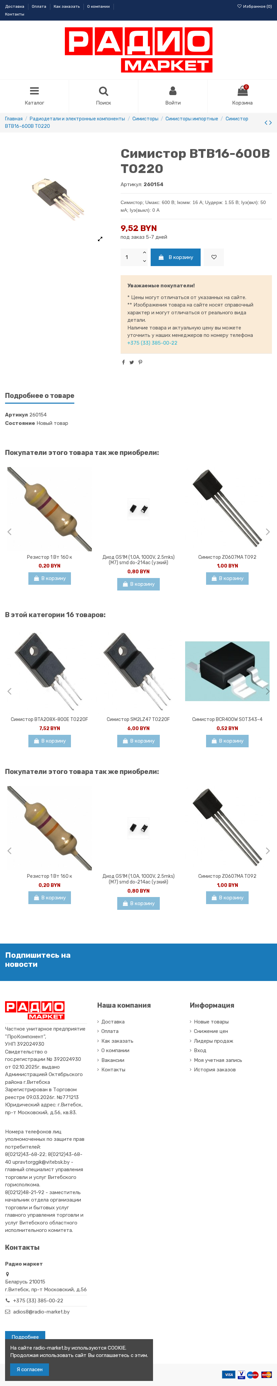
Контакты (14, 14)
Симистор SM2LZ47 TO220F (138, 719)
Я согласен (30, 1369)
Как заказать (67, 6)
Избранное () (257, 6)
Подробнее (25, 1337)
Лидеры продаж (213, 1041)
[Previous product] (267, 122)
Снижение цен (211, 1031)
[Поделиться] (123, 362)
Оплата (39, 6)
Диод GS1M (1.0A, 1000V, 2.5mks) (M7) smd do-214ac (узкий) (138, 560)
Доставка (15, 6)
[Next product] (270, 122)
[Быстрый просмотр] (87, 489)
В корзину (181, 257)
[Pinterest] (140, 362)
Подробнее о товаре (39, 396)
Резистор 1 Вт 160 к (49, 557)
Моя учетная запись (218, 1060)
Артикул (16, 415)
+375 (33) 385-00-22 (152, 343)
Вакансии (112, 1060)
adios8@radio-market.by (41, 1312)
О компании (99, 6)
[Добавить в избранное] (214, 257)
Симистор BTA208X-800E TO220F (49, 719)
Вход (200, 1050)
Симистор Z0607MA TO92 (227, 557)
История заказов (215, 1070)
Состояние (20, 423)
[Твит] (131, 362)
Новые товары (211, 1022)
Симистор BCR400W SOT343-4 (227, 719)
